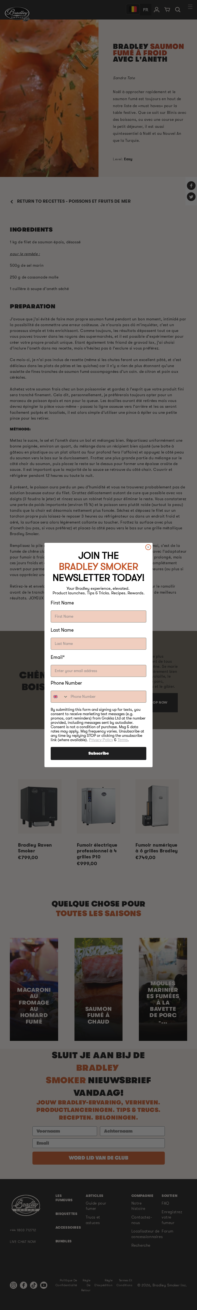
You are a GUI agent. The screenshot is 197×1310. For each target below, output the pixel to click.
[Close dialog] (148, 547)
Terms (122, 740)
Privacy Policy (101, 740)
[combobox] (59, 696)
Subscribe (98, 753)
